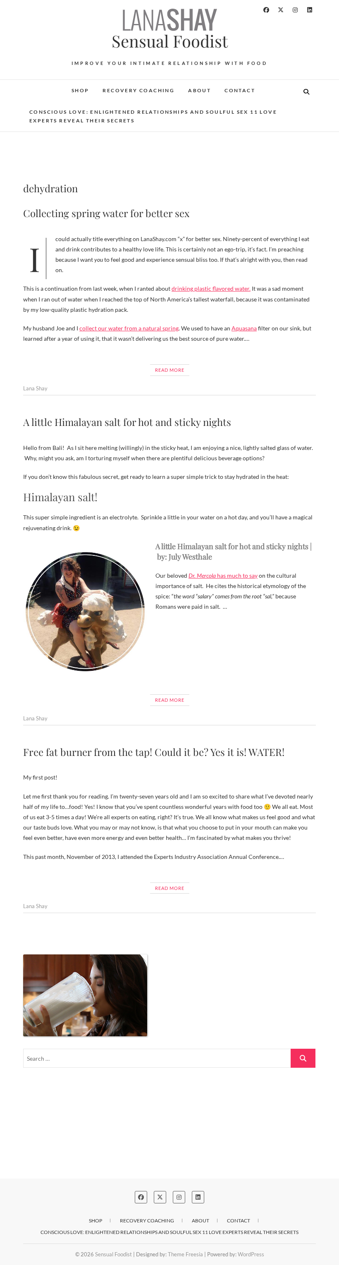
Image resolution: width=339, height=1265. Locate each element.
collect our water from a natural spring (129, 328)
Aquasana (244, 328)
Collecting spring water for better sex (106, 213)
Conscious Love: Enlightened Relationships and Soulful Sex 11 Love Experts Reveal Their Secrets (153, 116)
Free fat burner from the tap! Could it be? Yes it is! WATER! (153, 751)
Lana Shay (35, 388)
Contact (239, 90)
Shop (80, 90)
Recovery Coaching (138, 90)
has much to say (223, 575)
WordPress (251, 1254)
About (199, 90)
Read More (169, 370)
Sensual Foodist (170, 41)
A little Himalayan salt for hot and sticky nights (127, 421)
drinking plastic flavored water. (211, 288)
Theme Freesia (185, 1254)
